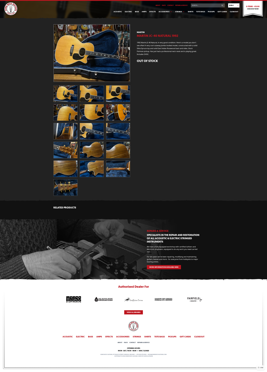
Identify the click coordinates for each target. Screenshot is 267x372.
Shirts (190, 12)
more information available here (163, 267)
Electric (128, 12)
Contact (170, 5)
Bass (137, 12)
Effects (152, 12)
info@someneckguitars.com (157, 354)
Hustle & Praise (148, 356)
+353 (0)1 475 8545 (141, 354)
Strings (178, 12)
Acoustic (118, 12)
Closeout (234, 12)
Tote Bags (200, 12)
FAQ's (164, 5)
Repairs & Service (181, 5)
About (158, 5)
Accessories (164, 12)
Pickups (211, 12)
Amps (144, 12)
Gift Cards (222, 12)
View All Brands (133, 312)
